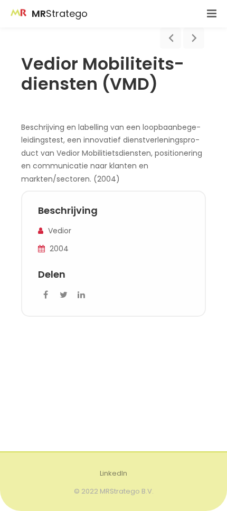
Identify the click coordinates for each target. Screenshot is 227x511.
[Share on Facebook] (45, 295)
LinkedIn (113, 473)
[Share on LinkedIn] (81, 295)
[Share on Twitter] (63, 295)
